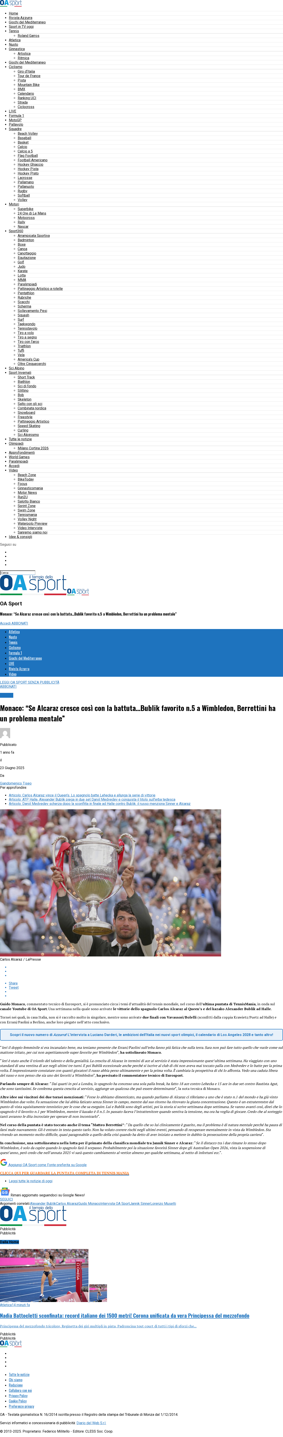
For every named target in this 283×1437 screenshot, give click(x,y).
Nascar (23, 226)
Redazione (16, 1385)
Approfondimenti (22, 452)
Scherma (24, 306)
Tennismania (27, 515)
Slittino (23, 390)
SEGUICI (6, 1199)
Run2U (23, 497)
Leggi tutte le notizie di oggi (30, 1181)
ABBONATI (19, 623)
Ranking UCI (27, 98)
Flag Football (28, 156)
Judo (21, 266)
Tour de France (29, 76)
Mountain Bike (29, 85)
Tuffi (21, 350)
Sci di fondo (27, 386)
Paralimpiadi (27, 284)
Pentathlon (26, 293)
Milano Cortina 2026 (33, 448)
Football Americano (33, 160)
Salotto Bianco (29, 501)
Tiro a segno (27, 337)
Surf (21, 319)
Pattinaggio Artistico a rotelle (40, 289)
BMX (21, 89)
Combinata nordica (32, 408)
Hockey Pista (28, 169)
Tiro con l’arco (28, 342)
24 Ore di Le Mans (32, 213)
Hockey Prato (28, 173)
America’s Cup (28, 359)
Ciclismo (15, 67)
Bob (21, 395)
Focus (22, 484)
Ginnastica (17, 49)
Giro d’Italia (26, 71)
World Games (19, 457)
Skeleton (24, 399)
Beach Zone (27, 475)
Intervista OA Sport (115, 1203)
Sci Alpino (16, 368)
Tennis (14, 31)
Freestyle (25, 417)
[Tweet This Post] (146, 971)
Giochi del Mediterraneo (27, 22)
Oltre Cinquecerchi (32, 364)
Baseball (24, 138)
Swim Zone (26, 510)
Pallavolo (16, 124)
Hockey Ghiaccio (30, 164)
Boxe (22, 244)
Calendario (26, 93)
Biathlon (24, 382)
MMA (22, 280)
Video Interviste (30, 528)
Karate (23, 271)
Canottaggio (27, 253)
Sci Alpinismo (28, 435)
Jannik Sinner (140, 1203)
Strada (23, 102)
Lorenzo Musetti (163, 1203)
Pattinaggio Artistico (33, 421)
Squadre (15, 129)
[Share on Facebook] (146, 967)
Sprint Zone (27, 506)
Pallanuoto (26, 186)
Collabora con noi (20, 1390)
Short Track (26, 377)
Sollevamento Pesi (32, 311)
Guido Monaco (89, 1203)
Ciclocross (26, 107)
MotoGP (15, 120)
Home (13, 13)
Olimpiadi (16, 443)
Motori (14, 204)
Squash (23, 315)
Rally (21, 222)
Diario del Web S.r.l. (91, 1423)
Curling (23, 430)
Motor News (27, 492)
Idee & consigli (20, 537)
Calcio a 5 (25, 151)
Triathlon (24, 346)
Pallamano (26, 182)
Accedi (14, 466)
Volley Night (27, 519)
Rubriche (24, 297)
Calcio (22, 147)
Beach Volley (28, 133)
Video (13, 470)
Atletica (15, 40)
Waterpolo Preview (32, 523)
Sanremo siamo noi (32, 532)
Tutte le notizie (20, 439)
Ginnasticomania (30, 488)
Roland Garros (28, 36)
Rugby (22, 191)
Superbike (25, 209)
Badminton (26, 240)
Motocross (26, 218)
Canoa (22, 249)
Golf (21, 262)
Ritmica (23, 58)
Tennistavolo (27, 328)
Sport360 (16, 231)
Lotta (22, 275)
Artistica (24, 53)
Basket (23, 142)
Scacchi (24, 302)
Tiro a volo (26, 333)
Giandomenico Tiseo (16, 783)
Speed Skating (29, 426)
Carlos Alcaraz (67, 1203)
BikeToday (26, 479)
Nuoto (13, 44)
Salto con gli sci (30, 404)
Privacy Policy (18, 1395)
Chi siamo (15, 1379)
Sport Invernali (20, 373)
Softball (24, 195)
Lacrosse (25, 178)
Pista (22, 80)
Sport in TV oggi (21, 27)
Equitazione (27, 258)
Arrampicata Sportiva (34, 236)
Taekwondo (26, 324)
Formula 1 (16, 116)
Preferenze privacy (21, 1406)
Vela (21, 355)
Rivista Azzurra (20, 18)
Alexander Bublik (43, 1203)
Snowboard (26, 413)
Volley (22, 200)
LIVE (12, 111)
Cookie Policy (18, 1401)
